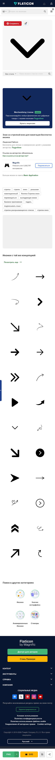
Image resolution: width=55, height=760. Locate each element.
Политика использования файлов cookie (28, 721)
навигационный (11, 193)
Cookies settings (44, 724)
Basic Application (31, 175)
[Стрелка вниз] (15, 428)
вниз (25, 189)
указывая (35, 189)
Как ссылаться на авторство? (15, 156)
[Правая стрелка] (40, 277)
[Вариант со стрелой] (40, 327)
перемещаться (10, 197)
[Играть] (15, 402)
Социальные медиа (27, 690)
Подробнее (39, 118)
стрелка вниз (42, 210)
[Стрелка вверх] (15, 277)
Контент (7, 668)
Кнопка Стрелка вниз (30, 193)
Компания (8, 685)
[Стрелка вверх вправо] (15, 553)
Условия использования (27, 715)
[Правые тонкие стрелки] (15, 377)
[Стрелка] (40, 352)
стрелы (7, 189)
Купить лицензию (27, 123)
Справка (7, 679)
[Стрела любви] (15, 503)
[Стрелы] (15, 453)
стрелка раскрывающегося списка (19, 210)
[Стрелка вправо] (40, 453)
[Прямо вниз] (15, 327)
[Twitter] (21, 696)
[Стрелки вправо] (40, 377)
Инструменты (9, 674)
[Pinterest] (27, 696)
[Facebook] (14, 696)
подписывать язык (12, 206)
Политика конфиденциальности (28, 718)
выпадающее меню (28, 197)
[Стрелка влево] (15, 302)
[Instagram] (34, 696)
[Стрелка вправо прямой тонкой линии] (40, 478)
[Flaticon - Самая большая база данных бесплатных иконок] (24, 3)
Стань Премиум (27, 658)
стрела (17, 189)
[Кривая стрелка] (40, 553)
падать (29, 202)
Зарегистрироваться (27, 709)
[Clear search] (39, 11)
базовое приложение (13, 202)
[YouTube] (40, 696)
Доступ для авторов (28, 651)
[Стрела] (40, 302)
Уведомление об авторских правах (20, 724)
